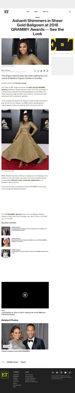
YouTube (15, 380)
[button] (25, 294)
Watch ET (45, 12)
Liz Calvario (6, 70)
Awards (37, 17)
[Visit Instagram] (61, 373)
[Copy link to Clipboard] (47, 71)
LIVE (28, 12)
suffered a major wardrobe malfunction (25, 180)
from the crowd (20, 83)
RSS (14, 387)
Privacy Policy (29, 376)
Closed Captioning (30, 378)
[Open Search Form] (70, 12)
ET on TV (15, 382)
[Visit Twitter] (57, 373)
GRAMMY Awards (14, 214)
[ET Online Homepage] (6, 12)
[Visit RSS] (69, 373)
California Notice (30, 380)
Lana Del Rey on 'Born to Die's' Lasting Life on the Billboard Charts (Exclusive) (23, 313)
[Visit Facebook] (52, 373)
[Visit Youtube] (65, 372)
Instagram (16, 376)
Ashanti (23, 362)
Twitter (15, 378)
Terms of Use (29, 375)
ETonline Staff (17, 385)
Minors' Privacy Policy (31, 382)
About (15, 383)
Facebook (16, 375)
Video (36, 12)
